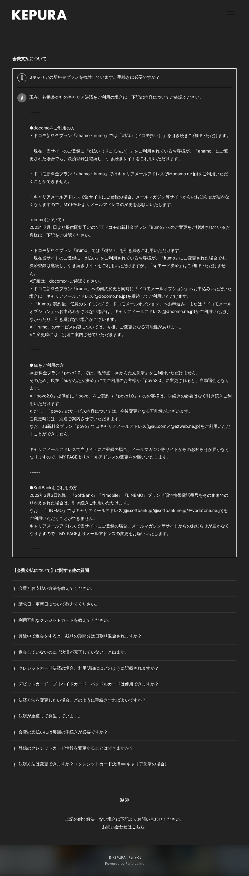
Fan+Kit (134, 857)
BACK (125, 799)
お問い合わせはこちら (123, 826)
